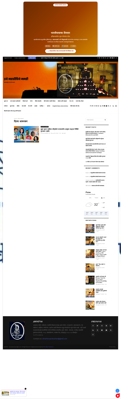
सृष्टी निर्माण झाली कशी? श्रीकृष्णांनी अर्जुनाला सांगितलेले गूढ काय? (101, 226)
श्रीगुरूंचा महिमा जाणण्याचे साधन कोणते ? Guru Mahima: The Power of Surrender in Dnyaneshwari (101, 253)
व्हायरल (48, 106)
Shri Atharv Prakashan (48, 346)
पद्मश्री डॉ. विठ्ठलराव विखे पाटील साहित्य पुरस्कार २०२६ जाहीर (52, 58)
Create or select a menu (19, 58)
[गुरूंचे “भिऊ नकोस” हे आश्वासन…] (90, 267)
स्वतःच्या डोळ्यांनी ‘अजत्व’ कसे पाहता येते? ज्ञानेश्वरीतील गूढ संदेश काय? (101, 239)
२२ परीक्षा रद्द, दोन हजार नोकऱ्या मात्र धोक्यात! (95, 161)
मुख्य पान (6, 101)
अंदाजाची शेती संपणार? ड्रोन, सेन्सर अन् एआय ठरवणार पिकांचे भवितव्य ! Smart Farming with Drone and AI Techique (95, 151)
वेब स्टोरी (30, 106)
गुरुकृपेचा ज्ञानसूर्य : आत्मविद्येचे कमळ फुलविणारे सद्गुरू (101, 290)
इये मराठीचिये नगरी (16, 79)
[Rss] (109, 106)
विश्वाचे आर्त (25, 101)
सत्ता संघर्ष (24, 106)
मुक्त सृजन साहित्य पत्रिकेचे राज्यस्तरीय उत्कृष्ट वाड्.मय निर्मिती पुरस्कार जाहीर (59, 130)
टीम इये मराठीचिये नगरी (46, 133)
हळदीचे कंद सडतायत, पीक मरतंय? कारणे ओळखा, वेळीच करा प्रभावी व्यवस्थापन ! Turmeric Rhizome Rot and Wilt (96, 133)
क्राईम (35, 106)
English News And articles (60, 106)
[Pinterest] (97, 106)
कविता (18, 106)
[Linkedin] (101, 106)
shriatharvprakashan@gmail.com (54, 339)
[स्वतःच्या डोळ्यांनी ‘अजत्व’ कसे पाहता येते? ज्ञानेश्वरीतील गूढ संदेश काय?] (90, 240)
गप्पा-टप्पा (71, 101)
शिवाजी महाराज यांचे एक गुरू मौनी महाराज (12, 110)
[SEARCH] (105, 119)
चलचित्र (41, 106)
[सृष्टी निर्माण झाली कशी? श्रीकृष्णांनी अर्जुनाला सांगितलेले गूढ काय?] (90, 228)
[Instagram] (95, 106)
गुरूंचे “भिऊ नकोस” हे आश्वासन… (100, 265)
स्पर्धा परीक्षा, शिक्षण (80, 101)
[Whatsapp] (111, 106)
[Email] (107, 106)
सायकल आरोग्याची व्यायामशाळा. (98, 185)
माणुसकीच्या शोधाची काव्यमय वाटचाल (98, 172)
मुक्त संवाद (12, 106)
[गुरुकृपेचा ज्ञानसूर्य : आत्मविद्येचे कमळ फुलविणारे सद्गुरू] (90, 292)
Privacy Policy (112, 346)
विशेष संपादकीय (38, 101)
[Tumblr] (103, 106)
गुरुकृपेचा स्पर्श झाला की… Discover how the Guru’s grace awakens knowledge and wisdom (101, 279)
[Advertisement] (60, 18)
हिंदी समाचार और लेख (74, 106)
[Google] (99, 106)
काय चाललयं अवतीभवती (15, 101)
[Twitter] (93, 106)
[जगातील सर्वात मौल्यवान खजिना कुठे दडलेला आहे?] (90, 305)
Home (15, 118)
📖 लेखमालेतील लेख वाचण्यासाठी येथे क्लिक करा (60, 51)
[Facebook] (91, 106)
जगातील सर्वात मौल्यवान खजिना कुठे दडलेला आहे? (101, 302)
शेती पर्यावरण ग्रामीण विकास (49, 101)
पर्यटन (31, 101)
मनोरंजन (6, 106)
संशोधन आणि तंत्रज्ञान (62, 101)
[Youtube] (105, 106)
